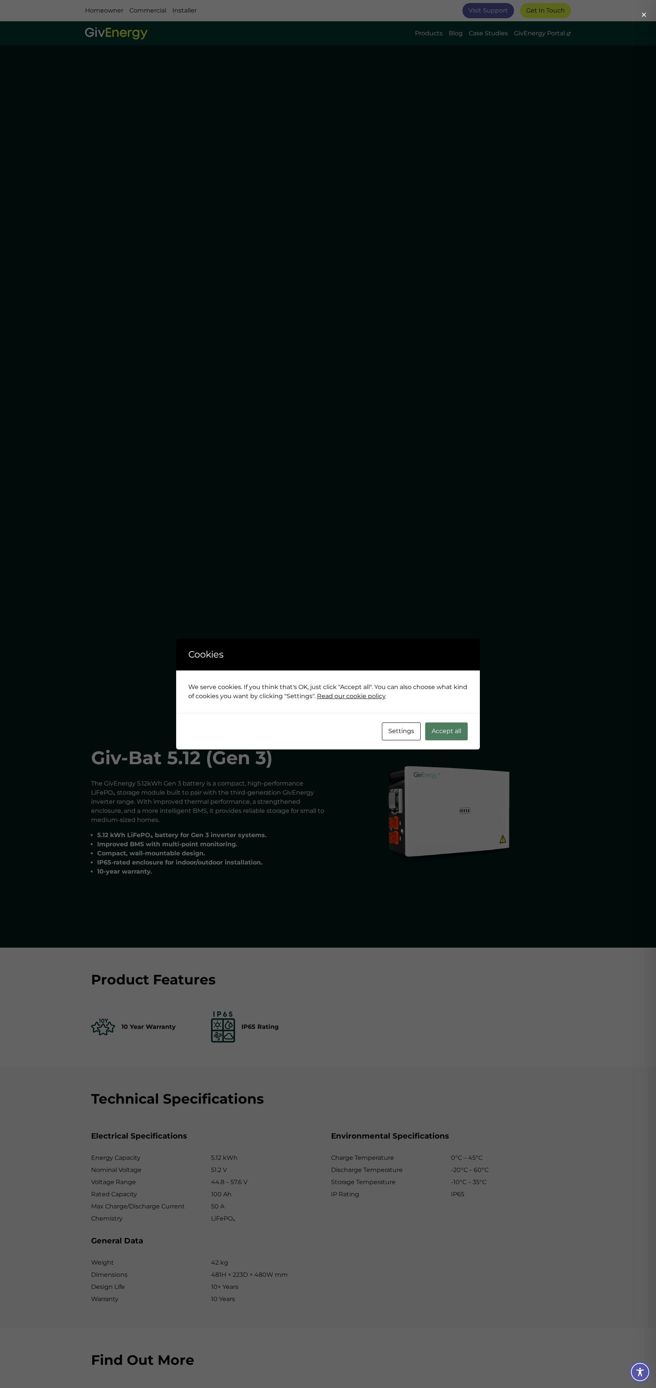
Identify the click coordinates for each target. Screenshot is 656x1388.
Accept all (446, 731)
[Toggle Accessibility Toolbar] (640, 1372)
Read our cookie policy (351, 696)
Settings (401, 731)
